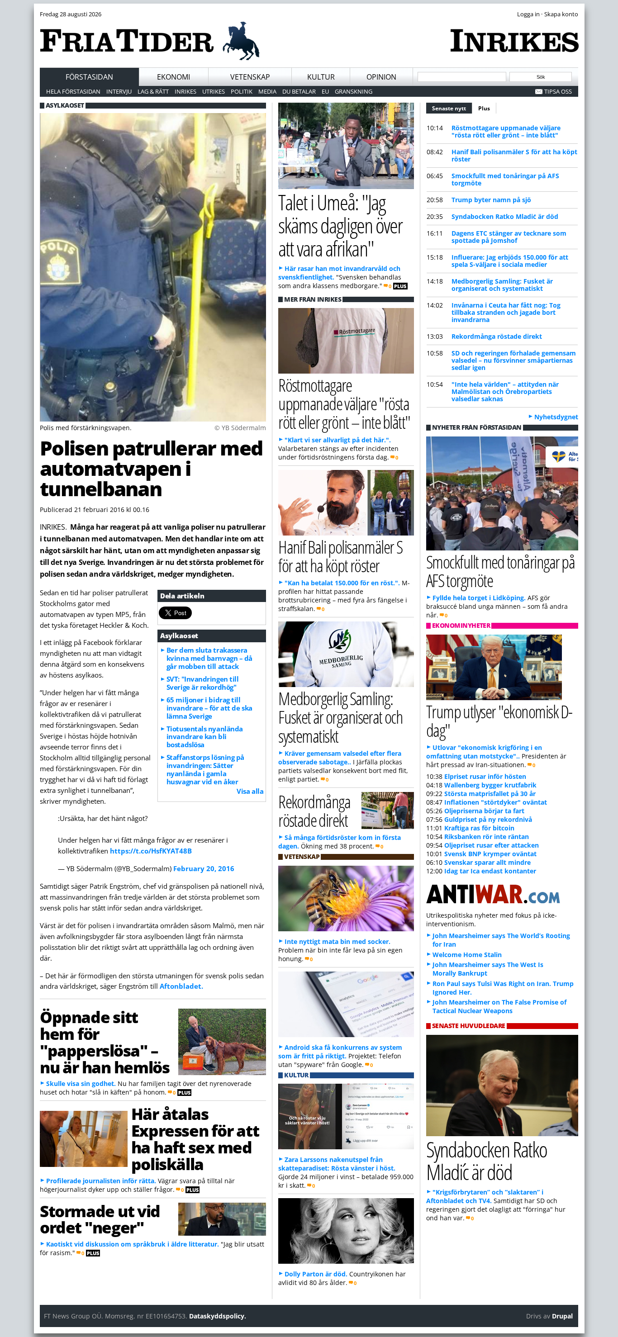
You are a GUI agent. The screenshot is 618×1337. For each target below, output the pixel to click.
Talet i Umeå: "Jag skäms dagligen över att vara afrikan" (340, 225)
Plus (484, 108)
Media (267, 91)
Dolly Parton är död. (316, 1274)
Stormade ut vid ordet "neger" (100, 1219)
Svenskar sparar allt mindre (487, 862)
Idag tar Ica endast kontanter (490, 871)
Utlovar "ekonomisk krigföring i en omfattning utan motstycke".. (484, 751)
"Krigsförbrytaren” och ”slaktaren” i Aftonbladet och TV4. (484, 1196)
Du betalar (299, 91)
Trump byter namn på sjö (491, 199)
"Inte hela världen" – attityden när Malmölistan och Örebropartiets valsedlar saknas (505, 391)
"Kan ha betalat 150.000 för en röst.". (342, 582)
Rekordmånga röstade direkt (497, 336)
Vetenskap (250, 77)
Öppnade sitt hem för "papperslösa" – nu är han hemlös (104, 1041)
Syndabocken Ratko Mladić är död (505, 216)
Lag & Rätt (153, 91)
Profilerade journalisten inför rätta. (101, 1180)
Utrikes (213, 91)
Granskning (353, 91)
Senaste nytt (452, 108)
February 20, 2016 (203, 868)
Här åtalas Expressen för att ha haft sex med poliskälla (195, 1138)
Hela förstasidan (73, 91)
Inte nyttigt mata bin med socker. (337, 941)
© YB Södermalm (240, 427)
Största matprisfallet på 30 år (490, 793)
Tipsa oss (558, 91)
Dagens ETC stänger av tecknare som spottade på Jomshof (509, 237)
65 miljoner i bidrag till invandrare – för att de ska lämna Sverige (209, 708)
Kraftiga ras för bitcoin (479, 828)
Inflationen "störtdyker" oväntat (495, 802)
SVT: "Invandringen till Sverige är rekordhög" (202, 683)
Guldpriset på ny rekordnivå (488, 819)
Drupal (562, 1316)
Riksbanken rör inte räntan (486, 836)
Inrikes (185, 91)
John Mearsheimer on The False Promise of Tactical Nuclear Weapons (499, 1006)
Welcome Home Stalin (467, 954)
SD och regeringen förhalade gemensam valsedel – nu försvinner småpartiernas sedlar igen (514, 360)
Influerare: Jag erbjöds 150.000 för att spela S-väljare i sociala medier (510, 261)
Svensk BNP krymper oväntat (490, 853)
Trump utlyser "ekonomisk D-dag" (499, 720)
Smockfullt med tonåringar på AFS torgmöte (505, 179)
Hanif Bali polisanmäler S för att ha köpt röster (514, 155)
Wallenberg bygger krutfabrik (490, 785)
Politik (241, 91)
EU (325, 91)
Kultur (321, 77)
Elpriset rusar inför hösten (485, 776)
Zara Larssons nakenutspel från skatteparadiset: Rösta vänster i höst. (336, 1163)
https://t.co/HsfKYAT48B (151, 850)
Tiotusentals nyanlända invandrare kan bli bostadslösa (204, 736)
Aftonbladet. (181, 986)
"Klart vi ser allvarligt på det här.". (338, 440)
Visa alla (250, 791)
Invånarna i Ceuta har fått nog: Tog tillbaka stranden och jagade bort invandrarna (506, 312)
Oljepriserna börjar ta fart (484, 810)
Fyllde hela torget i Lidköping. (479, 597)
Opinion (381, 77)
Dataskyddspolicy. (217, 1316)
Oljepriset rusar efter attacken (491, 845)
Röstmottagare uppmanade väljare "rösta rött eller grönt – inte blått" (506, 131)
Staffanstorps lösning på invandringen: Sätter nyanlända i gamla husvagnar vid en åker (205, 769)
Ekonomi (173, 77)
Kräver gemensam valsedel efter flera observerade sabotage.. (339, 757)
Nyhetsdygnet (556, 416)
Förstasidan (89, 77)
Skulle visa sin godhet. (81, 1083)
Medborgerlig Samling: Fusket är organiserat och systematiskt (502, 285)
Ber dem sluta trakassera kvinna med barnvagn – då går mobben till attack (209, 658)
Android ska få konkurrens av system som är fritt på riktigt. (340, 1051)
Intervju (119, 91)
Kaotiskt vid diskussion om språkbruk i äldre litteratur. (132, 1244)
